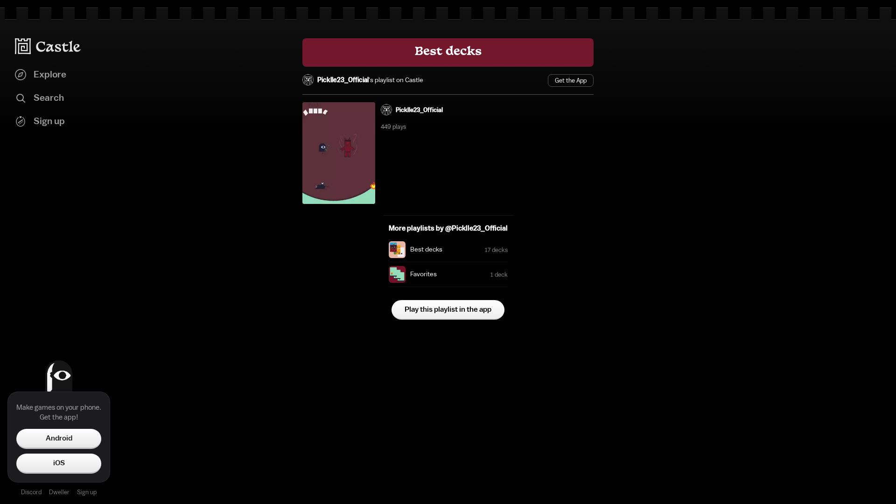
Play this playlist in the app (448, 309)
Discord (31, 492)
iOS (59, 463)
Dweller (59, 492)
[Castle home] (48, 46)
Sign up (87, 492)
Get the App (571, 80)
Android (59, 438)
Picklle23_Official (343, 80)
